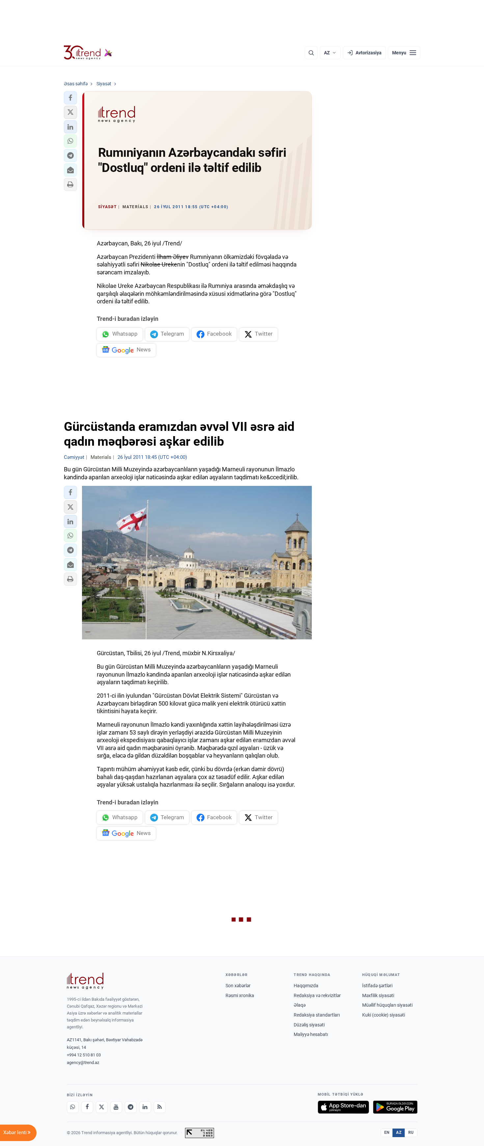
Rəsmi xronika (240, 995)
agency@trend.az (83, 1062)
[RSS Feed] (160, 1107)
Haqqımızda (306, 985)
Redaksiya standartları (317, 1015)
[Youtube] (116, 1107)
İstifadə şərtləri (377, 985)
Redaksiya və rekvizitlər (317, 995)
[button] (70, 98)
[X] (102, 1107)
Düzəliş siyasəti (309, 1024)
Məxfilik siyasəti (378, 995)
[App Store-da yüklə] (343, 1107)
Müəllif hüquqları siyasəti (387, 1005)
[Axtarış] (311, 52)
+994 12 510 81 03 (84, 1054)
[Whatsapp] (73, 1107)
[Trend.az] (88, 52)
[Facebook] (87, 1107)
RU (411, 1132)
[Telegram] (131, 1107)
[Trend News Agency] (85, 981)
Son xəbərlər (238, 985)
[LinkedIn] (145, 1107)
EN (387, 1132)
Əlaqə (300, 1005)
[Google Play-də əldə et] (395, 1107)
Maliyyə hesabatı (311, 1034)
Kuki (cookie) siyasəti (383, 1015)
